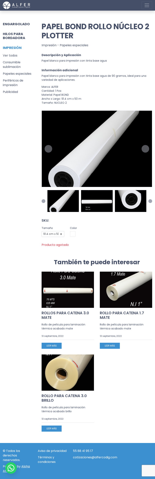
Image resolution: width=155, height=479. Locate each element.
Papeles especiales (17, 73)
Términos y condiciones (47, 459)
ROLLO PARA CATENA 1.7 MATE (122, 315)
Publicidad (10, 92)
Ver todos (10, 55)
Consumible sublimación (12, 64)
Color (73, 228)
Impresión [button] (12, 47)
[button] (48, 149)
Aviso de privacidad (52, 451)
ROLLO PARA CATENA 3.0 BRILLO (64, 398)
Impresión (49, 45)
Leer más (51, 345)
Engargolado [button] (16, 24)
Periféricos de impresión (13, 82)
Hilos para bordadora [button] (14, 35)
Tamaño (47, 228)
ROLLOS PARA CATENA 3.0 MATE (65, 315)
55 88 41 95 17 (83, 451)
